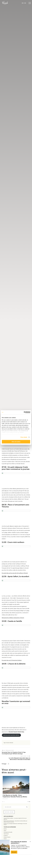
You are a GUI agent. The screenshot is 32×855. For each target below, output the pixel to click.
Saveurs (5, 838)
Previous (4, 801)
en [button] (23, 3)
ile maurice (8, 742)
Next (28, 801)
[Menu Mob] (30, 3)
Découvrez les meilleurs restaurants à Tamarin (13, 617)
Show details (23, 437)
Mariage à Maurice (7, 837)
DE (25, 3)
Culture (5, 830)
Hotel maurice (6, 833)
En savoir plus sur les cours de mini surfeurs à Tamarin (15, 573)
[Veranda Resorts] (6, 3)
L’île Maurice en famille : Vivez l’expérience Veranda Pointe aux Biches (15, 796)
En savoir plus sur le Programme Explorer (12, 660)
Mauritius (11, 742)
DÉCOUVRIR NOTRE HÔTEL (11, 735)
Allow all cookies (16, 441)
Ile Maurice (6, 835)
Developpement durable (8, 832)
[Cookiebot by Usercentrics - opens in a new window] (23, 412)
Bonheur (5, 828)
